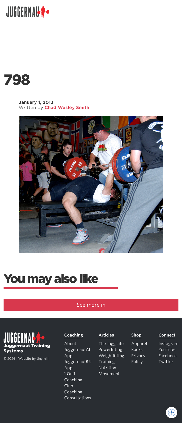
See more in (91, 305)
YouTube (167, 349)
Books (137, 349)
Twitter (166, 361)
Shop (136, 335)
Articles (106, 335)
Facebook (168, 355)
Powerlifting (110, 349)
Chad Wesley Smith (67, 107)
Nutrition (107, 367)
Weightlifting (111, 355)
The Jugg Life (111, 343)
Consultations (77, 398)
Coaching (73, 335)
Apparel (139, 343)
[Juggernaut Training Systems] (28, 12)
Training (107, 361)
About (70, 343)
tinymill (43, 358)
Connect (167, 335)
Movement (109, 373)
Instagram (168, 343)
